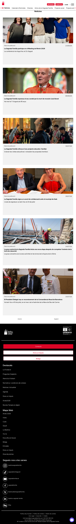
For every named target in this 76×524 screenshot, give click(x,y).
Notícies (7, 8)
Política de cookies (38, 513)
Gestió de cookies (51, 513)
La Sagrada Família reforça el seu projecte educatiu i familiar (25, 149)
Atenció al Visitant (9, 378)
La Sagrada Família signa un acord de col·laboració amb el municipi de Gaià (30, 199)
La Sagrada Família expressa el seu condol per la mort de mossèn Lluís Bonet (31, 99)
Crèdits (45, 516)
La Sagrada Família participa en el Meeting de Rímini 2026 (24, 48)
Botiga (38, 359)
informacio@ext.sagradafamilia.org (32, 518)
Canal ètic (39, 516)
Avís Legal (32, 516)
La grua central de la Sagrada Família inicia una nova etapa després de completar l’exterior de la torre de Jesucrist (38, 250)
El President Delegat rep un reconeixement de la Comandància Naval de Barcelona (33, 299)
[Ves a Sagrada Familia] (3, 3)
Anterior (20, 319)
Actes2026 (6, 401)
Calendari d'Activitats (18, 8)
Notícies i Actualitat (9, 387)
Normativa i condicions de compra (14, 383)
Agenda (5, 392)
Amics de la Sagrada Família (44, 8)
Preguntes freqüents (9, 374)
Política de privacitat (26, 513)
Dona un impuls (38, 353)
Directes (30, 8)
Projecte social (59, 8)
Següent (56, 319)
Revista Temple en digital (11, 405)
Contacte (38, 346)
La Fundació (7, 370)
